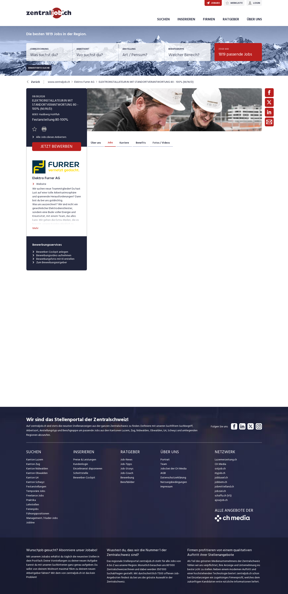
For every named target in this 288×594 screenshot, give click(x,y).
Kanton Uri (32, 477)
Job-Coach (126, 473)
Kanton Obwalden (37, 473)
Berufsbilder (127, 482)
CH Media (220, 464)
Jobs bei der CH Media (173, 468)
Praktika (31, 500)
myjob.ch (220, 473)
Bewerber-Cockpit (84, 477)
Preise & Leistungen (84, 459)
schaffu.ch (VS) (223, 495)
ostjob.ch (220, 468)
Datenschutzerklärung (173, 477)
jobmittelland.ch (224, 486)
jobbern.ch (221, 482)
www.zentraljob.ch (59, 82)
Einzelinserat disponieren (87, 468)
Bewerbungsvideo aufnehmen (53, 255)
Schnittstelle (80, 473)
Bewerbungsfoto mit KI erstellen (55, 259)
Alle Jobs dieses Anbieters (51, 137)
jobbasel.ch (221, 477)
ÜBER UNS (254, 19)
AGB (163, 473)
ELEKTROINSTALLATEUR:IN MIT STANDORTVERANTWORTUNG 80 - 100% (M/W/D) (146, 82)
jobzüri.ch (220, 491)
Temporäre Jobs (35, 491)
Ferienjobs (32, 509)
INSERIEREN (186, 19)
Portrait (165, 459)
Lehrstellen (32, 504)
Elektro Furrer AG (84, 82)
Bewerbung (127, 477)
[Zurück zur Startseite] (232, 521)
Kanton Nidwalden (37, 468)
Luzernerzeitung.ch (226, 459)
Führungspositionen (37, 513)
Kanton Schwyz (35, 482)
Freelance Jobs (35, 495)
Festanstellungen (36, 486)
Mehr (35, 228)
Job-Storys (126, 468)
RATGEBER (231, 19)
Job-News (126, 459)
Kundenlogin (80, 464)
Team (163, 464)
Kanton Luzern (34, 459)
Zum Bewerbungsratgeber (51, 262)
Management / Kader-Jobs (42, 518)
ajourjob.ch (221, 500)
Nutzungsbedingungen (173, 482)
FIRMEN (209, 19)
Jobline (30, 522)
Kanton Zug (33, 464)
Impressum (166, 486)
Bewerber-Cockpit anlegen (52, 252)
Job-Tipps (126, 464)
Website (41, 184)
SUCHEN (163, 19)
